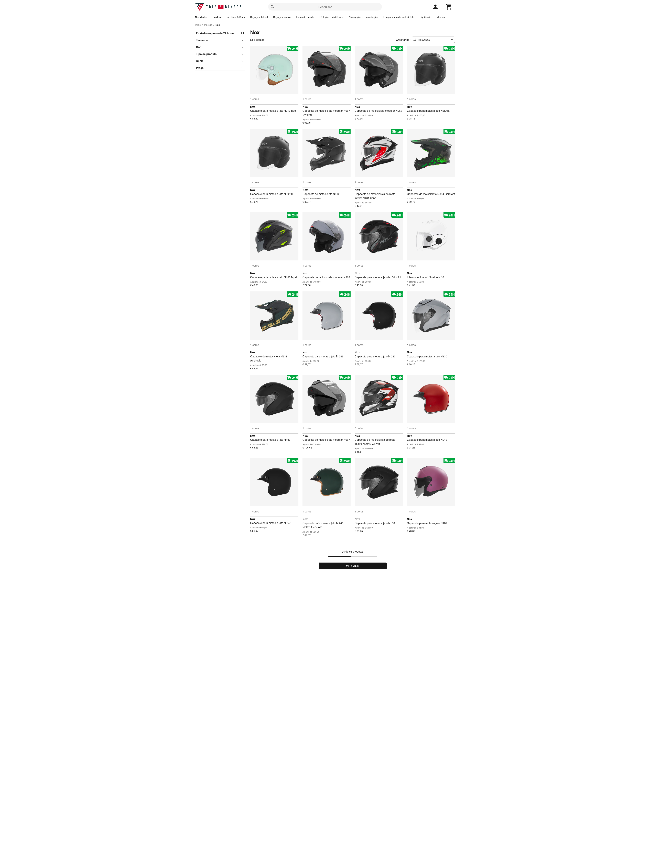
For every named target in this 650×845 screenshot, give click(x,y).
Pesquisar (325, 7)
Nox (252, 106)
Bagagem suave (282, 17)
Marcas (441, 17)
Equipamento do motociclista (398, 17)
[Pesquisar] (272, 6)
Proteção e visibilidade (331, 17)
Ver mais (352, 566)
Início (198, 24)
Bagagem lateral (259, 17)
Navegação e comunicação (363, 17)
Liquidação (425, 17)
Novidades (201, 17)
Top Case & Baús (235, 17)
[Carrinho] (449, 6)
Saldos (217, 17)
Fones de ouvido (305, 17)
